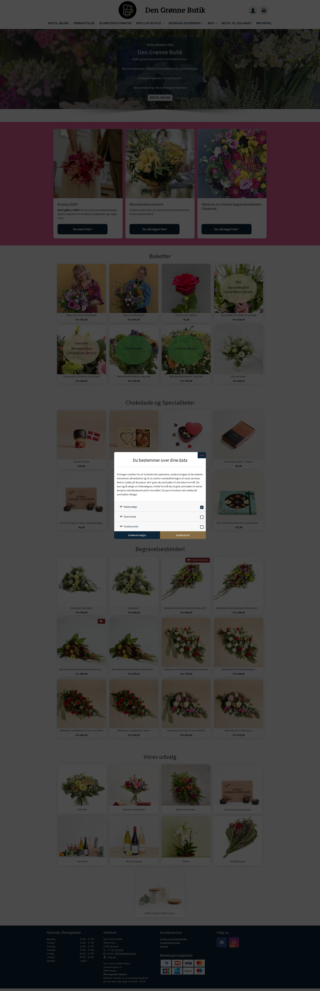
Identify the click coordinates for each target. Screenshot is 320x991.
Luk (202, 455)
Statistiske (130, 516)
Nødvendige (130, 506)
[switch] (201, 507)
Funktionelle (131, 526)
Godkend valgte (137, 535)
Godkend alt (183, 535)
